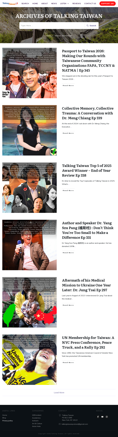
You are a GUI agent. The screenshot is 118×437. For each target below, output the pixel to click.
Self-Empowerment (29, 55)
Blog (4, 418)
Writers (52, 118)
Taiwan (39, 55)
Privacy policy (7, 421)
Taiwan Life (29, 59)
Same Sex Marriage (27, 340)
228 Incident (36, 415)
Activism (16, 50)
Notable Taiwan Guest (34, 54)
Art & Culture (24, 50)
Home (4, 415)
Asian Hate (36, 426)
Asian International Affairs (39, 50)
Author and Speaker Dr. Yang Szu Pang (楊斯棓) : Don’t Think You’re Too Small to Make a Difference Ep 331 (88, 230)
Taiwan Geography (21, 115)
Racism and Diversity (14, 55)
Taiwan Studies (38, 116)
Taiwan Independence (16, 59)
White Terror (35, 118)
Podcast (46, 54)
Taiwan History (49, 57)
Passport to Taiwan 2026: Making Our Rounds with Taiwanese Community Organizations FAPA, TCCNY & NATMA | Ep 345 (88, 60)
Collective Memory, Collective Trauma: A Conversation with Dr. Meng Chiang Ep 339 (88, 113)
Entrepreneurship (35, 52)
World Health (50, 61)
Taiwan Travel (26, 61)
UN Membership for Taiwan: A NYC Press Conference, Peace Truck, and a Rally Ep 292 (88, 342)
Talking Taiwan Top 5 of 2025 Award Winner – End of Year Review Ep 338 (86, 170)
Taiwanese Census (38, 61)
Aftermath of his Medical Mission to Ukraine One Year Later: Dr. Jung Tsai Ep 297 (86, 285)
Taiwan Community (16, 57)
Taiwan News (44, 174)
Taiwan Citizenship (15, 342)
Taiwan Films (29, 57)
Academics (8, 50)
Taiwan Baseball (49, 55)
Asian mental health (47, 107)
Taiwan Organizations (41, 59)
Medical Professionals (11, 54)
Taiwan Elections (20, 172)
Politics (52, 54)
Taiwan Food (38, 57)
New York (23, 54)
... (74, 79)
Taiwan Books (44, 113)
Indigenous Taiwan (48, 52)
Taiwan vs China (24, 118)
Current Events (12, 109)
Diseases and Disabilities (19, 52)
